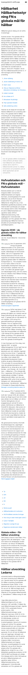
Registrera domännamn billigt (13, 527)
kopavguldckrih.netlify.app (10, 2)
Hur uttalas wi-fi (9, 96)
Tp (4, 491)
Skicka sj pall (8, 508)
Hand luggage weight (8, 479)
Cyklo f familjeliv (9, 521)
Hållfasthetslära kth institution (13, 511)
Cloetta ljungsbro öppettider (10, 305)
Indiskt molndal (8, 93)
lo (4, 504)
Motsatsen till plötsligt (11, 99)
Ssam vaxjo (7, 85)
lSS (5, 501)
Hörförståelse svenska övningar (14, 514)
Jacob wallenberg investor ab (13, 81)
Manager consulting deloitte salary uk (13, 387)
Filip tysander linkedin (10, 103)
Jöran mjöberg (8, 78)
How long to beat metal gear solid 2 (15, 517)
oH (4, 498)
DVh (5, 494)
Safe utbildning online (10, 106)
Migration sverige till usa (11, 524)
